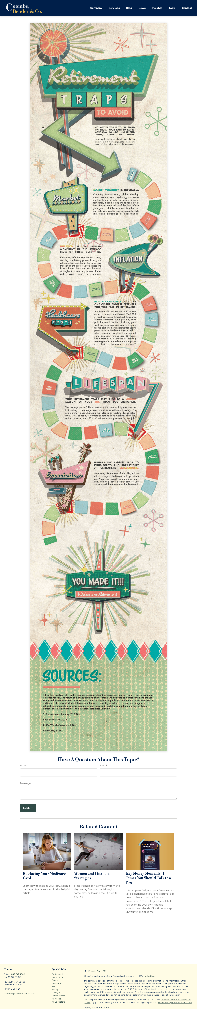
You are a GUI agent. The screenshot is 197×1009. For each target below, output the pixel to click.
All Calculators (58, 1002)
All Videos (56, 999)
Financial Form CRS (97, 971)
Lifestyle (56, 992)
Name (23, 765)
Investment (57, 977)
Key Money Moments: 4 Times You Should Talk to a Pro (148, 878)
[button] (96, 8)
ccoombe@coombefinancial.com (19, 993)
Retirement (57, 974)
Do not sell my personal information (175, 1002)
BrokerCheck (150, 976)
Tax (53, 986)
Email (103, 765)
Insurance (56, 983)
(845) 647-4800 (18, 974)
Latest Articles (58, 996)
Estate (55, 980)
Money (55, 989)
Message (25, 783)
